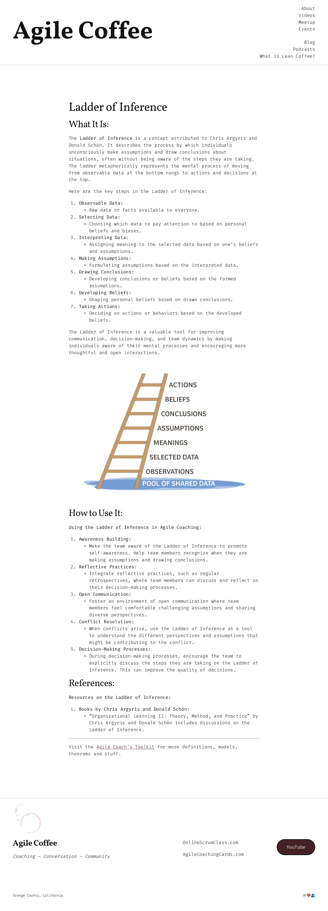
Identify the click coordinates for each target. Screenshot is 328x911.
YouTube (295, 847)
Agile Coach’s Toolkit (125, 747)
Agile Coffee (83, 32)
